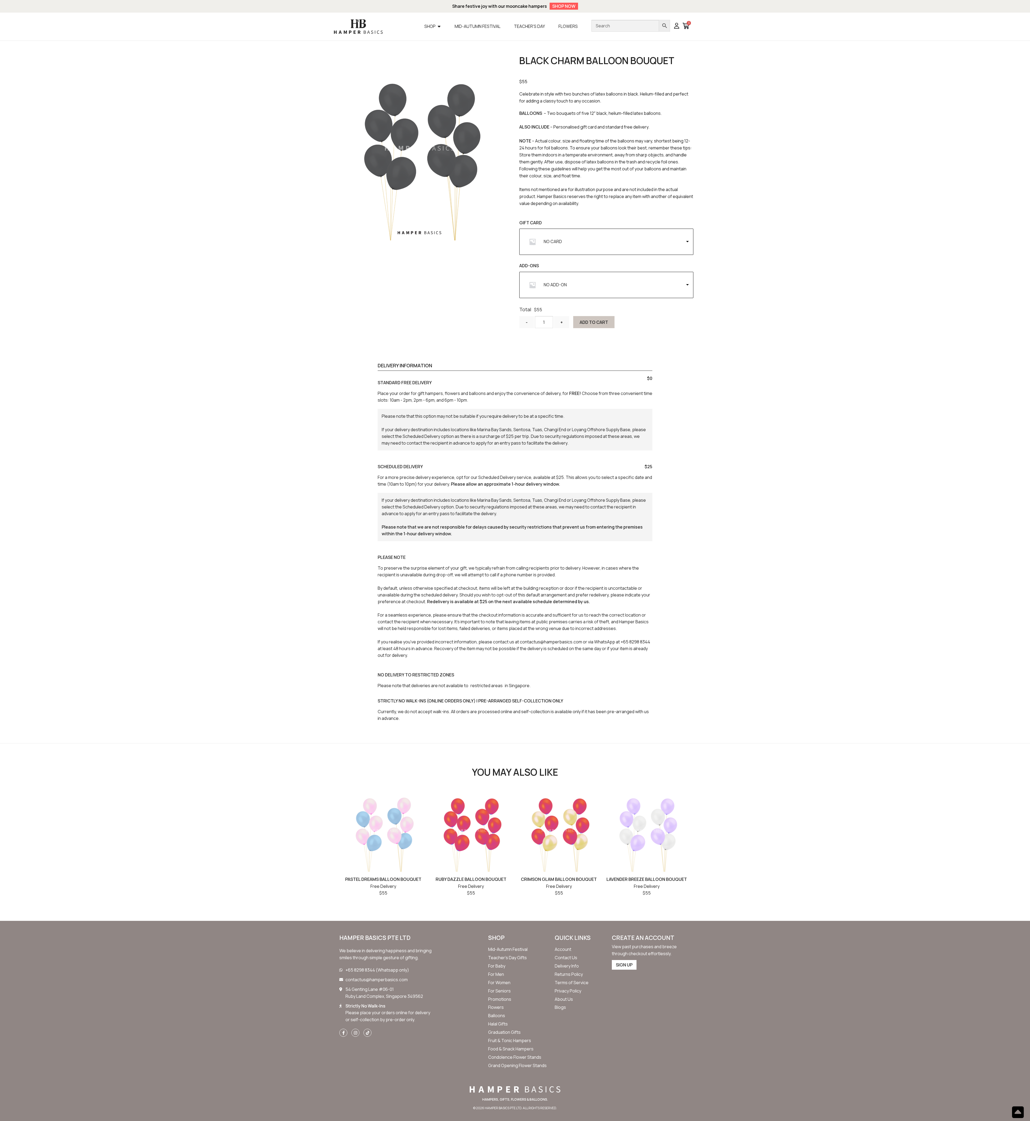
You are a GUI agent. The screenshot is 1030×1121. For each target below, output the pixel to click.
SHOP (496, 938)
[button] (676, 26)
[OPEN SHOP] (439, 26)
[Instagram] (355, 1033)
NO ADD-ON (555, 285)
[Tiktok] (367, 1033)
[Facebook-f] (343, 1033)
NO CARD (553, 241)
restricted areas (486, 685)
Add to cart (594, 322)
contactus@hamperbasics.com (551, 642)
